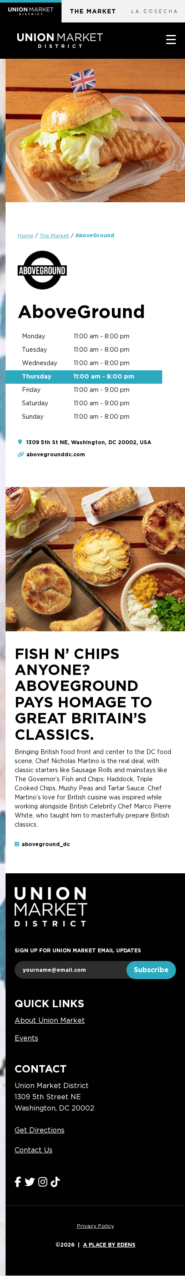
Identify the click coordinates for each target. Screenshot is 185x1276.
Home (26, 235)
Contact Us (33, 1150)
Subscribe (151, 970)
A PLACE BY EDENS (109, 1244)
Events (26, 1038)
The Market (54, 235)
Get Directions (40, 1130)
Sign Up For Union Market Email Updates (78, 950)
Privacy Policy (95, 1225)
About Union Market (50, 1020)
